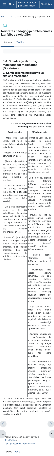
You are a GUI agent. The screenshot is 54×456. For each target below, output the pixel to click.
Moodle (16, 451)
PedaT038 (4, 16)
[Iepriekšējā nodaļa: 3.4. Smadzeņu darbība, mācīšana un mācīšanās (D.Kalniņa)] (3, 424)
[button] (11, 4)
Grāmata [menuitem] (7, 42)
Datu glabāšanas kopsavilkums (19, 443)
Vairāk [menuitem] (19, 42)
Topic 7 (13, 16)
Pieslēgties (46, 4)
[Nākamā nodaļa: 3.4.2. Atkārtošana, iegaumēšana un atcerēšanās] (51, 424)
